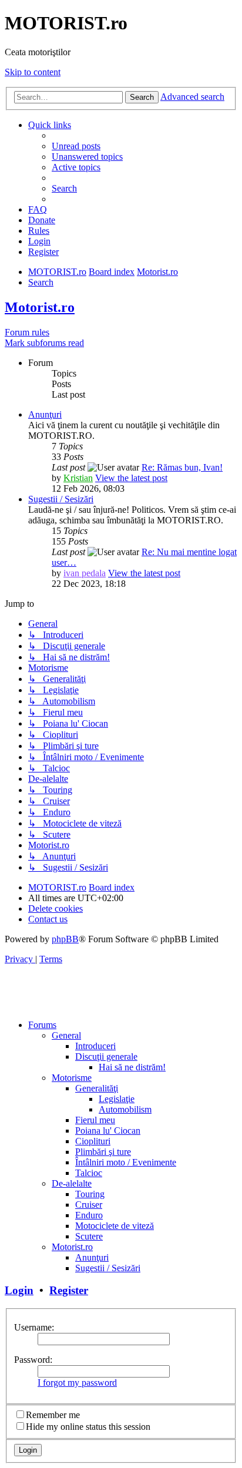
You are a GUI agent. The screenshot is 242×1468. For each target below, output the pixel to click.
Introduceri (95, 1046)
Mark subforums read (44, 343)
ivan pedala (84, 573)
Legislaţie (117, 1099)
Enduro (89, 1215)
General (66, 1035)
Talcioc (88, 1173)
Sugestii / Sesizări (60, 499)
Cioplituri (92, 1141)
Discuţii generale (106, 1056)
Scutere (89, 1236)
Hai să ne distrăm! (132, 1067)
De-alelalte (72, 1183)
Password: (33, 1360)
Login (19, 1290)
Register (68, 1290)
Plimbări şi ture (103, 1152)
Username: (34, 1327)
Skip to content (32, 72)
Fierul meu (95, 1120)
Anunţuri (45, 414)
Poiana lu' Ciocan (107, 1131)
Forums (42, 1025)
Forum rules (27, 332)
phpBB (65, 939)
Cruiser (88, 1205)
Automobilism (125, 1109)
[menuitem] (76, 146)
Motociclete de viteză (114, 1226)
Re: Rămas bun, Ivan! (182, 467)
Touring (90, 1194)
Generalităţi (96, 1088)
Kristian (78, 478)
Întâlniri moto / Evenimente (125, 1162)
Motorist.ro (40, 307)
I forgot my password (77, 1383)
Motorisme (72, 1078)
